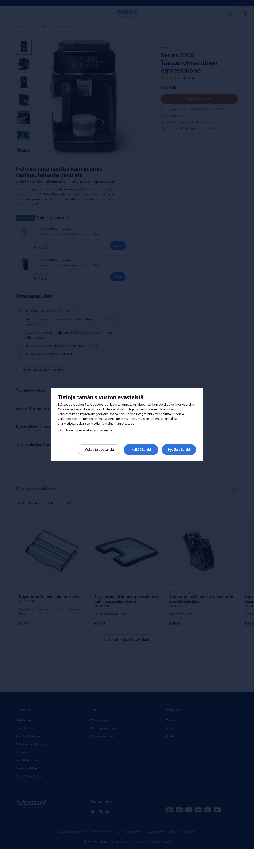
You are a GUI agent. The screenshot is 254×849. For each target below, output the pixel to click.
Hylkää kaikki (141, 449)
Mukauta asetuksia (99, 449)
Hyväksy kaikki (179, 449)
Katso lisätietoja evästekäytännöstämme (85, 430)
